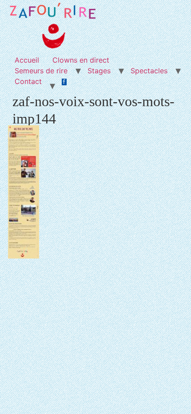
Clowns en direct (80, 60)
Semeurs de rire (41, 70)
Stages (99, 70)
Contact (28, 81)
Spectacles (149, 70)
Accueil (27, 60)
